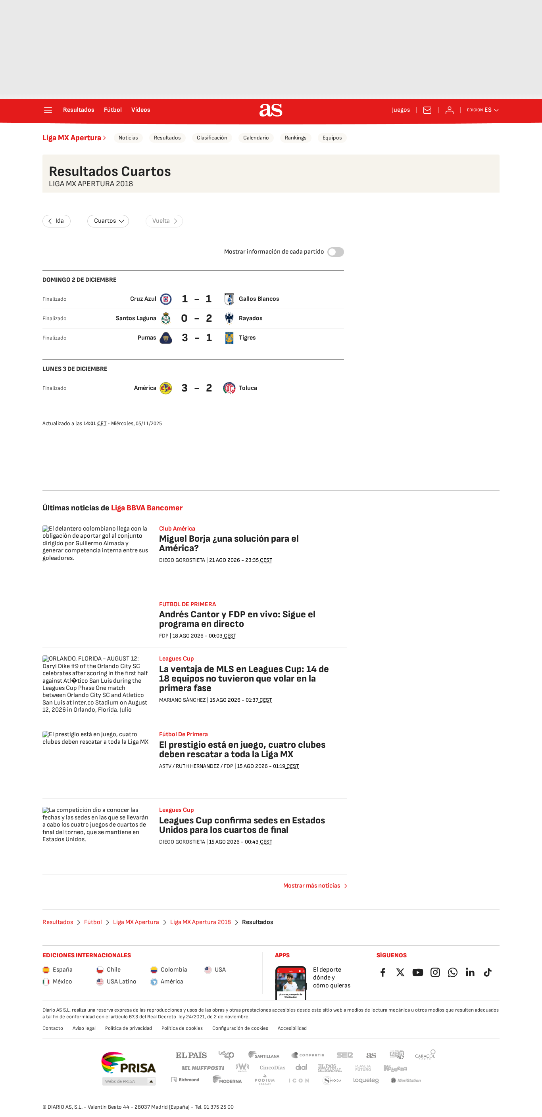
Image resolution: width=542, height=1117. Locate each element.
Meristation (406, 1081)
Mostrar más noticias (311, 886)
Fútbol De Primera (183, 734)
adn (397, 1055)
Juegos (401, 110)
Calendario (256, 137)
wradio (243, 1068)
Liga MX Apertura (71, 138)
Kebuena (395, 1068)
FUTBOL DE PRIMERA (187, 604)
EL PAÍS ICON (298, 1081)
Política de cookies (182, 1028)
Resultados (78, 110)
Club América (177, 529)
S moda (332, 1081)
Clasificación (212, 137)
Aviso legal (84, 1028)
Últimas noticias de (112, 508)
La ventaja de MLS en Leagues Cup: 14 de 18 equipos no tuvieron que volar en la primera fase (244, 678)
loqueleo (366, 1081)
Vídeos (140, 110)
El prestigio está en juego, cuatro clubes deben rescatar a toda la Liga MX (242, 749)
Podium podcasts (264, 1081)
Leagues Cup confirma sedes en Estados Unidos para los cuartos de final (242, 825)
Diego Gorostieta (182, 560)
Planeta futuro (363, 1068)
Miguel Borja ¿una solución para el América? (229, 543)
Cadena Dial (301, 1068)
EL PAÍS (191, 1055)
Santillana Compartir (308, 1055)
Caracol (425, 1055)
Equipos (332, 137)
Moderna (227, 1081)
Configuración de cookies (240, 1028)
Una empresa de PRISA (128, 1063)
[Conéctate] (449, 110)
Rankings (296, 137)
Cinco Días (272, 1068)
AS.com (371, 1055)
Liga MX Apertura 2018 (200, 922)
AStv (165, 766)
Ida (60, 221)
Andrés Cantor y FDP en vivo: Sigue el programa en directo (237, 619)
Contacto (52, 1028)
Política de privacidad (128, 1028)
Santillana (264, 1055)
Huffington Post (202, 1068)
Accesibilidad (292, 1028)
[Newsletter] (427, 110)
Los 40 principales (226, 1055)
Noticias (128, 137)
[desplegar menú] (48, 110)
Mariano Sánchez (182, 700)
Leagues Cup (176, 659)
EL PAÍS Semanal (330, 1068)
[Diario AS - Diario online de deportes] (271, 110)
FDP (164, 635)
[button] (129, 1082)
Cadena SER (345, 1055)
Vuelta (161, 221)
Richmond (185, 1080)
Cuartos (105, 221)
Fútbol (113, 110)
